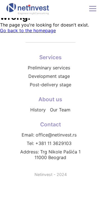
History (38, 110)
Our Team (60, 110)
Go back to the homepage (28, 30)
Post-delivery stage (50, 84)
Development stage (49, 76)
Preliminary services (49, 68)
